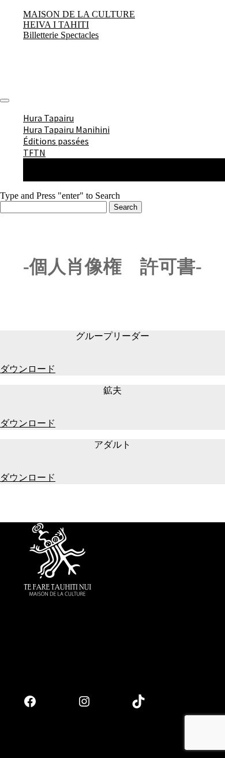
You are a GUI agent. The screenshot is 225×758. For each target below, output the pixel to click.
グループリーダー (112, 335)
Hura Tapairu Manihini (66, 129)
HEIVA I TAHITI (56, 24)
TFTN (34, 152)
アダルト (112, 444)
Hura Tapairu (48, 118)
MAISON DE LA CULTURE (79, 14)
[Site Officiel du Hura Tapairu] (20, 87)
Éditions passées (56, 141)
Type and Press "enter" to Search (60, 195)
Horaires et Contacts (125, 744)
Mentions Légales (48, 744)
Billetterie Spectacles (61, 35)
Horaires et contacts (86, 175)
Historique (67, 164)
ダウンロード (27, 369)
